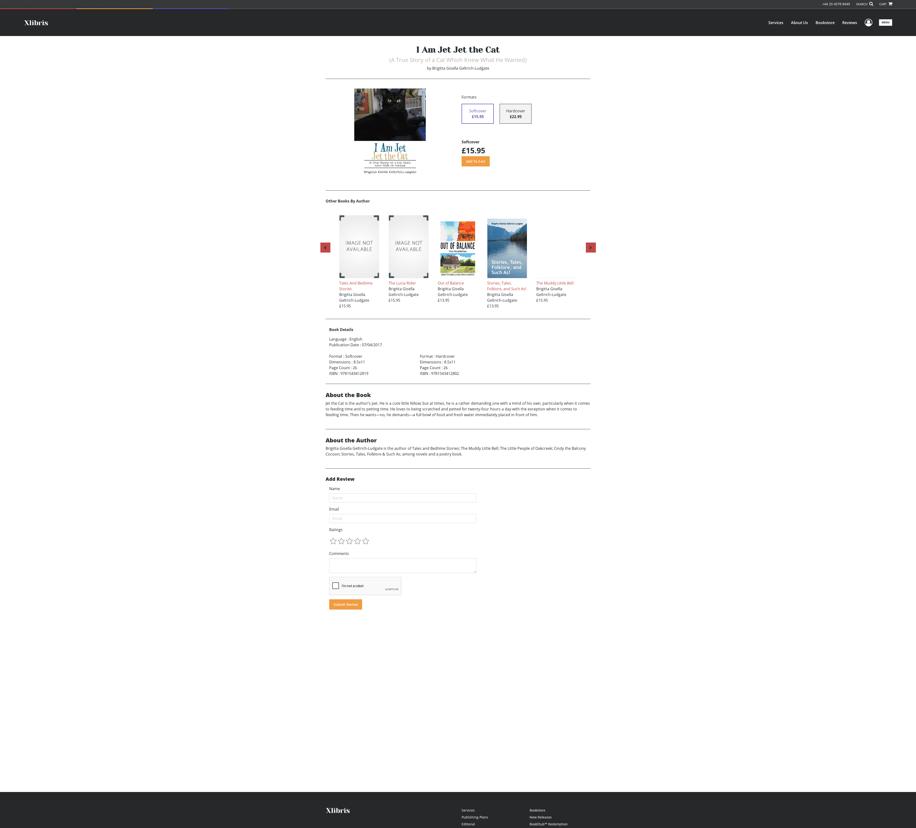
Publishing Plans (475, 817)
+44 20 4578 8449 (836, 4)
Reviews (849, 22)
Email (334, 509)
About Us (799, 22)
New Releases (541, 817)
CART (883, 4)
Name (334, 488)
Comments (339, 553)
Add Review (340, 479)
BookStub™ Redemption (549, 824)
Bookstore (825, 22)
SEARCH (862, 4)
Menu (886, 22)
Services (775, 22)
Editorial (468, 824)
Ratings (336, 529)
